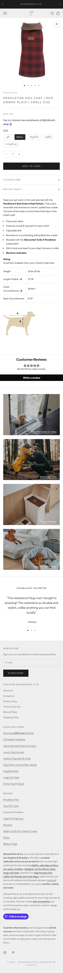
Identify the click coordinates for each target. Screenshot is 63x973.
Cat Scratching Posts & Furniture (19, 745)
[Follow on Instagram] (4, 952)
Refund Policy (10, 712)
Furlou (6, 837)
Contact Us (9, 696)
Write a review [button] (31, 377)
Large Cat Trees (11, 777)
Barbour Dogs (10, 843)
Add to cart (31, 166)
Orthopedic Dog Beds (14, 739)
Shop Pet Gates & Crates (44, 431)
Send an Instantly (18, 733)
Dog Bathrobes (11, 771)
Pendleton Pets (11, 799)
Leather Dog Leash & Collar (17, 758)
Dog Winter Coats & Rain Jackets (20, 764)
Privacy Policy (10, 701)
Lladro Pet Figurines (13, 818)
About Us (8, 690)
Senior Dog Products (13, 783)
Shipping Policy (11, 717)
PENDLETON (10, 93)
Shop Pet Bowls (49, 521)
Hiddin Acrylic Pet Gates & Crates (20, 831)
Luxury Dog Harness (13, 752)
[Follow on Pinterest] (13, 952)
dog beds (51, 880)
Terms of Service (12, 706)
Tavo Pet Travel (11, 805)
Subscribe (16, 673)
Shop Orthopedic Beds (45, 566)
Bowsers (7, 824)
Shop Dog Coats (48, 476)
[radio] (7, 137)
